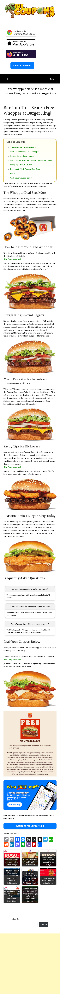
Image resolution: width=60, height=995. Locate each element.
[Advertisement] (30, 963)
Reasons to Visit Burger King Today (25, 169)
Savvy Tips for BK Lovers (21, 164)
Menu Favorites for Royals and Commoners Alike (31, 160)
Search (16, 919)
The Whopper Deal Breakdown (23, 147)
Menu (51, 78)
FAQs (12, 173)
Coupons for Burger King (30, 825)
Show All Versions (22, 65)
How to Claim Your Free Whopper (24, 151)
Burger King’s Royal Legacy (22, 156)
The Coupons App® (12, 259)
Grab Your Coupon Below (21, 178)
